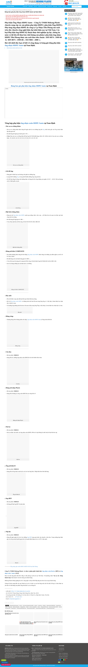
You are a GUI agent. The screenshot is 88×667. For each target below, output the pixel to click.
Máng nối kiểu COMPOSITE (51, 605)
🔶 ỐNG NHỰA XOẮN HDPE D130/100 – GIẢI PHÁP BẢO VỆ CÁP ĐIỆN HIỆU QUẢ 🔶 (74, 19)
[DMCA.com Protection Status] (61, 662)
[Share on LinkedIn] (13, 603)
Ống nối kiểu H (13, 608)
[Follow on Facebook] (59, 660)
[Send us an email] (62, 660)
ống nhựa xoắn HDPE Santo (32, 123)
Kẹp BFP (44, 605)
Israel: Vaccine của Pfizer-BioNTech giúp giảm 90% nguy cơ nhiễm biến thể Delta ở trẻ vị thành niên (25, 15)
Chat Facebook (4, 662)
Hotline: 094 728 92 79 (6, 664)
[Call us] (63, 660)
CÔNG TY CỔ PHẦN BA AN (63, 653)
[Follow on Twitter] (60, 660)
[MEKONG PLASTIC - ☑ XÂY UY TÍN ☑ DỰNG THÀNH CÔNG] (10, 2)
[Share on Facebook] (6, 603)
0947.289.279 (38, 655)
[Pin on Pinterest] (11, 603)
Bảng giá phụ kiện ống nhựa (14, 605)
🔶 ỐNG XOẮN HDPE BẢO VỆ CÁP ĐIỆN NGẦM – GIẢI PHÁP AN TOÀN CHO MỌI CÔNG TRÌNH (75, 50)
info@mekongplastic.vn (15, 598)
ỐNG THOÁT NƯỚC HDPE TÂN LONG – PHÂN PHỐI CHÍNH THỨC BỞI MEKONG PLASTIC (75, 33)
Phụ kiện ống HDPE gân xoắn (21, 608)
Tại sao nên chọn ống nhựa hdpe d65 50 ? (14, 19)
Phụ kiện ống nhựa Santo (50, 608)
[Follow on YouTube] (65, 660)
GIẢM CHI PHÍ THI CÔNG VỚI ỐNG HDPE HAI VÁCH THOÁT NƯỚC (74, 24)
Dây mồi (36, 605)
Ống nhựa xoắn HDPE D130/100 (74, 45)
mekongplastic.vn (38, 656)
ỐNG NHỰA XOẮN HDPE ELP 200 (14, 48)
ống (44, 129)
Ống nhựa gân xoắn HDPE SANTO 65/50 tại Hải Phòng (24, 566)
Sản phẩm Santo (61, 649)
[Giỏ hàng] (82, 2)
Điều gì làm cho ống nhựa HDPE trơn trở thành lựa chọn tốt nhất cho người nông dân (22, 18)
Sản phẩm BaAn (61, 648)
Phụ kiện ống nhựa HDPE (31, 608)
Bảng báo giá (16, 86)
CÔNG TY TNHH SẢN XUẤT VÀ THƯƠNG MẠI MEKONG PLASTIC (42, 648)
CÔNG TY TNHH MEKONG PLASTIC (20, 591)
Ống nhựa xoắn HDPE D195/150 (74, 42)
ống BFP (29, 537)
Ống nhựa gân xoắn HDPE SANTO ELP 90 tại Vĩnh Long (17, 16)
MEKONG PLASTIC (8, 648)
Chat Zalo (3, 660)
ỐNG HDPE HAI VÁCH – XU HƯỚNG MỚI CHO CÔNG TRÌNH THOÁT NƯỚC (75, 29)
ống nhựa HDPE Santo (14, 45)
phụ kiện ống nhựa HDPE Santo (33, 86)
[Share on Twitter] (7, 603)
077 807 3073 (18, 597)
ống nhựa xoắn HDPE (18, 215)
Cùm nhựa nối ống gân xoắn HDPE (28, 605)
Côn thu (21, 605)
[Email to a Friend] (9, 603)
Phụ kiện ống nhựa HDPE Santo (40, 608)
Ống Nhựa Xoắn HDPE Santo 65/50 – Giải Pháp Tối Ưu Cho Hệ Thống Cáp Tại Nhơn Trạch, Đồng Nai (75, 14)
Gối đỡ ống (40, 605)
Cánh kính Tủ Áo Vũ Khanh (63, 656)
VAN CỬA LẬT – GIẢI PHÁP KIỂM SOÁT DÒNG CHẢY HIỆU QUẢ (75, 54)
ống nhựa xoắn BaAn (48, 571)
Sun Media (53, 665)
